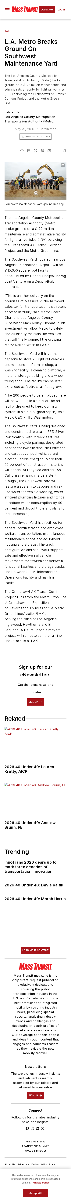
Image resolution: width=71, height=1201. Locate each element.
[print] (64, 151)
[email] (49, 151)
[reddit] (42, 151)
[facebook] (22, 151)
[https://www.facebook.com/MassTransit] (27, 1128)
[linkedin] (29, 151)
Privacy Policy (41, 1182)
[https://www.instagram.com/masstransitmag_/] (32, 1128)
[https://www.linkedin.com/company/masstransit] (37, 1128)
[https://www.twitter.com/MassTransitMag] (42, 1128)
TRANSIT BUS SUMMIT (35, 1146)
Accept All (35, 1193)
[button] (7, 10)
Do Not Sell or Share (43, 1164)
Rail (7, 31)
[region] (35, 1185)
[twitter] (35, 151)
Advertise (23, 1164)
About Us (10, 1164)
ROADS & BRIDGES (35, 1150)
